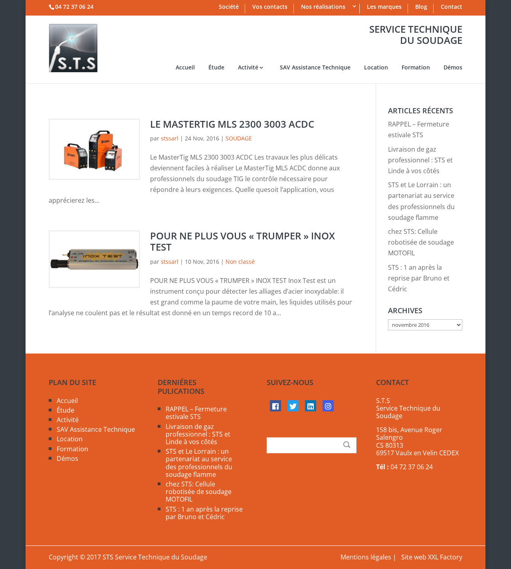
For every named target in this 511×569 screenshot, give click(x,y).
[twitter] (293, 405)
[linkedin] (310, 405)
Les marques (384, 7)
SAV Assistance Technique (315, 68)
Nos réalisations (323, 7)
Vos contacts (269, 7)
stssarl (169, 138)
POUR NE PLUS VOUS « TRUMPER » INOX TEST (242, 241)
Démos (453, 68)
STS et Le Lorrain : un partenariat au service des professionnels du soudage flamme (199, 463)
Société (229, 7)
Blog (421, 7)
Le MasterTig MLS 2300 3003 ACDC (232, 123)
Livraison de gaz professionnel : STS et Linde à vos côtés (420, 160)
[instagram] (328, 405)
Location (376, 68)
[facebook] (275, 405)
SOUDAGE (239, 138)
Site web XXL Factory (431, 557)
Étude (216, 68)
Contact (451, 7)
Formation (416, 68)
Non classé (240, 261)
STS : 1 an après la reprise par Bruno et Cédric (419, 278)
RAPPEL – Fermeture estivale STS (196, 413)
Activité (248, 68)
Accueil (185, 68)
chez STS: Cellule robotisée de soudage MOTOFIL (421, 242)
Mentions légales (366, 557)
